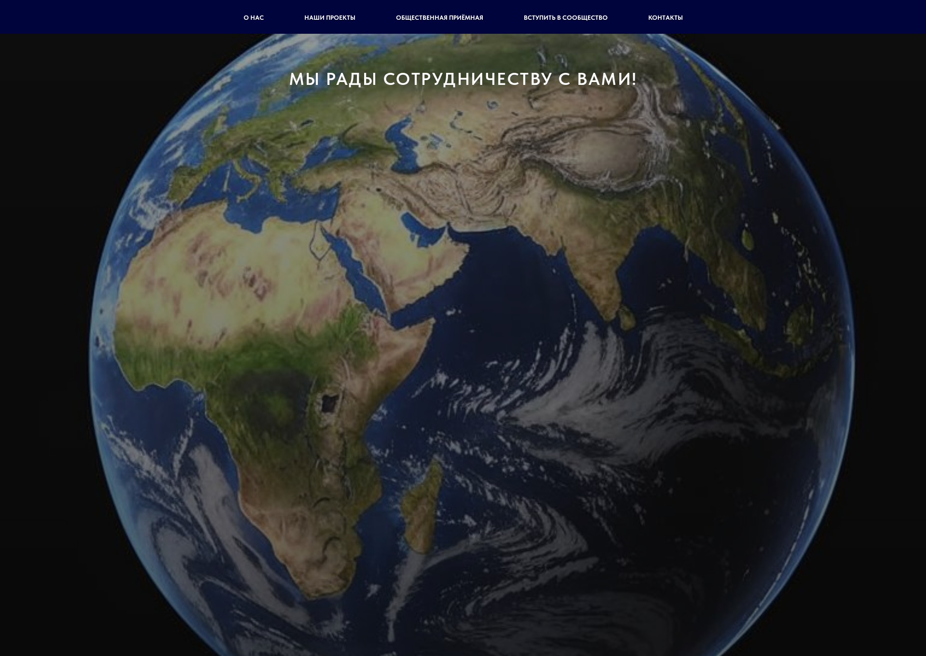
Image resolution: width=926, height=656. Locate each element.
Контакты (665, 17)
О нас (254, 17)
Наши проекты (329, 17)
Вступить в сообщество (566, 17)
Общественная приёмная (439, 17)
